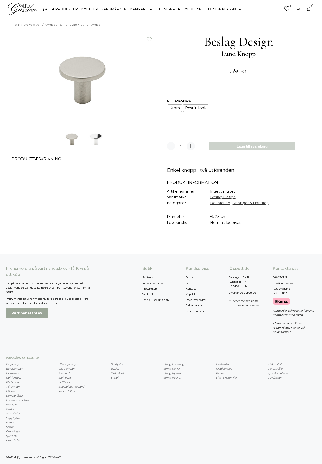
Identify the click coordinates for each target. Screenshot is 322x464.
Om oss (190, 277)
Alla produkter (61, 9)
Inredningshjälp (152, 283)
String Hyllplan (172, 373)
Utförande (179, 100)
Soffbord (64, 382)
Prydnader (274, 377)
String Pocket (172, 377)
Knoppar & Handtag (61, 24)
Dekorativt (275, 364)
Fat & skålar (275, 368)
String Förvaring (173, 364)
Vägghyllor (13, 418)
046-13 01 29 (280, 277)
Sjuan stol (12, 436)
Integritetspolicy (196, 300)
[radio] (175, 108)
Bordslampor (14, 368)
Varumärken (114, 9)
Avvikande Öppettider (243, 292)
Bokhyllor (12, 404)
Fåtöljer (11, 391)
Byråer (10, 409)
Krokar (220, 373)
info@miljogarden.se (285, 283)
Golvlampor (13, 377)
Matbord (63, 373)
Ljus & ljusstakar (278, 373)
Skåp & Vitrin (119, 373)
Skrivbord (64, 377)
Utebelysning (67, 364)
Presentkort (149, 288)
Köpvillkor (192, 294)
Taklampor (13, 386)
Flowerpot (12, 373)
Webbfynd (194, 9)
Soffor (10, 427)
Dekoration (32, 24)
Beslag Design (223, 197)
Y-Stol (114, 377)
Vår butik (148, 294)
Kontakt (191, 288)
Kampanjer (141, 9)
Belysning (12, 364)
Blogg (189, 283)
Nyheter (89, 9)
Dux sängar (13, 431)
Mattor (10, 422)
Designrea (169, 9)
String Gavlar (171, 368)
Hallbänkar (223, 364)
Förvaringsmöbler (17, 400)
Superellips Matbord (71, 386)
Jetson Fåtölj (66, 391)
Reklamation (194, 305)
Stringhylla (13, 413)
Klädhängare (224, 368)
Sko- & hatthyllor (226, 377)
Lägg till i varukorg (252, 146)
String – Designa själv (155, 300)
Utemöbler (13, 440)
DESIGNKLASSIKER (224, 9)
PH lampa (12, 382)
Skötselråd (148, 277)
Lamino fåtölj (14, 395)
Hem (16, 24)
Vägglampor (66, 368)
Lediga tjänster (195, 311)
